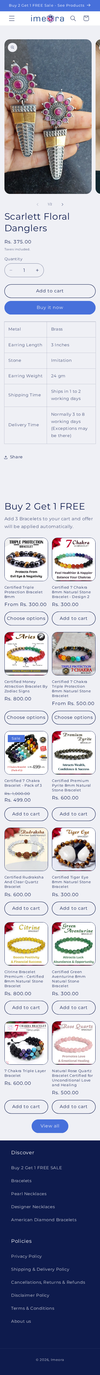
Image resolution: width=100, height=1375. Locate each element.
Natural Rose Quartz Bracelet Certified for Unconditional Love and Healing (72, 1078)
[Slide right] (62, 204)
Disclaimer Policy (30, 1295)
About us (21, 1321)
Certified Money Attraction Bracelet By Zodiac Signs (26, 686)
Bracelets (21, 1180)
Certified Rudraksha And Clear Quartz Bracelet (24, 882)
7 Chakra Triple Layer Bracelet (25, 1073)
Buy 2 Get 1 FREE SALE (36, 1167)
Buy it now (50, 307)
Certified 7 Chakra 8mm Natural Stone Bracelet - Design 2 (71, 592)
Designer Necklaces (33, 1206)
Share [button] (16, 456)
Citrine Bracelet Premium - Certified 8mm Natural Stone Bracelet (24, 978)
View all (50, 1126)
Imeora (57, 1360)
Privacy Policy (26, 1256)
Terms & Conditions (32, 1308)
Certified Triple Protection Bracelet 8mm (23, 592)
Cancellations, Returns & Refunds (48, 1282)
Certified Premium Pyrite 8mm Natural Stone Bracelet (71, 785)
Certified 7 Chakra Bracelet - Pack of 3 (23, 782)
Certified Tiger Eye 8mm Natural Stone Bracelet (71, 882)
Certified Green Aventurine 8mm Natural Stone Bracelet (69, 978)
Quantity (13, 259)
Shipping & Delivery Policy (40, 1269)
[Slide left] (37, 204)
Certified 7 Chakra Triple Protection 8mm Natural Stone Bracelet (71, 688)
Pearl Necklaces (28, 1193)
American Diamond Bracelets (43, 1219)
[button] (11, 18)
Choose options (26, 618)
